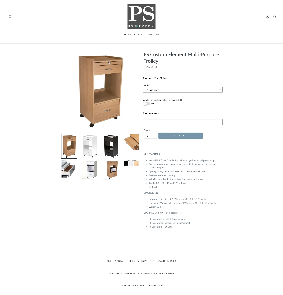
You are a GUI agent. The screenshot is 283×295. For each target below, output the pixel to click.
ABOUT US (153, 34)
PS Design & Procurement (135, 285)
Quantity (148, 130)
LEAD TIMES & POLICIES (141, 261)
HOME (127, 34)
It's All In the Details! (168, 261)
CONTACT (139, 34)
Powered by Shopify (156, 285)
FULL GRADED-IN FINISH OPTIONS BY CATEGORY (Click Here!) (141, 273)
